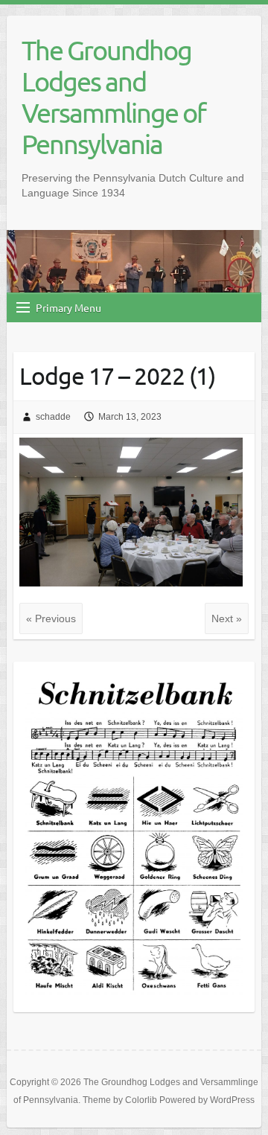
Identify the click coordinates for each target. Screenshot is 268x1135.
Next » (226, 618)
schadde (53, 417)
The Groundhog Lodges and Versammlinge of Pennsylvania (113, 96)
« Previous (51, 618)
